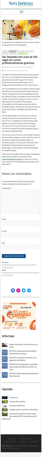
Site (3, 243)
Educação (21, 51)
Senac (22, 70)
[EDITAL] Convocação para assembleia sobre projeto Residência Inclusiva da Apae (23, 366)
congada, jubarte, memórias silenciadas (23, 410)
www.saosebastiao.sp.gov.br (12, 159)
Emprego (5, 53)
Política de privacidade (26, 438)
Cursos (9, 70)
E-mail (4, 231)
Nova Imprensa (7, 446)
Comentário (7, 188)
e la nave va (13, 397)
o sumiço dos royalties (17, 401)
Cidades (5, 51)
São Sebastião (22, 53)
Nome (4, 219)
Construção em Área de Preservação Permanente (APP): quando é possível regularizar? (19, 416)
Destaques (12, 51)
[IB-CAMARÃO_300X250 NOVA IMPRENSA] (19, 303)
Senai (26, 70)
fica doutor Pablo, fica (17, 405)
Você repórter (23, 441)
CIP (5, 70)
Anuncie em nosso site (10, 441)
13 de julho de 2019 (27, 67)
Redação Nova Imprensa (10, 67)
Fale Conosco (34, 441)
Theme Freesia (25, 446)
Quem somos (12, 438)
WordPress (33, 446)
